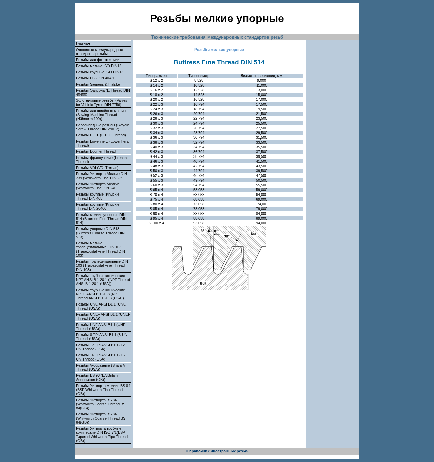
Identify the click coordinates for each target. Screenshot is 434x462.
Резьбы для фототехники (97, 60)
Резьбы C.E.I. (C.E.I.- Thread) (101, 135)
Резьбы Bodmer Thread (96, 151)
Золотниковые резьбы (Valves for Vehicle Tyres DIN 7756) (101, 102)
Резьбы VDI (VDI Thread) (97, 168)
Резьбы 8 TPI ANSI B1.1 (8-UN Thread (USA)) (101, 337)
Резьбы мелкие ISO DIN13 (98, 66)
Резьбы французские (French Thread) (101, 159)
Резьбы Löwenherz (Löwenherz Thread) (102, 143)
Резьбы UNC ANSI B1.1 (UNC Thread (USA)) (101, 306)
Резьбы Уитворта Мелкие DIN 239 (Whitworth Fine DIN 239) (101, 176)
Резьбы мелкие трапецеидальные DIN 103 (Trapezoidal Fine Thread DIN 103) (100, 249)
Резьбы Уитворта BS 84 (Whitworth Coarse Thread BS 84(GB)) (100, 404)
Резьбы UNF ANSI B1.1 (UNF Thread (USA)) (100, 326)
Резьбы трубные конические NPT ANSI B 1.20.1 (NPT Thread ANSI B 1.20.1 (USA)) (103, 280)
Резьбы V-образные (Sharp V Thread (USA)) (100, 367)
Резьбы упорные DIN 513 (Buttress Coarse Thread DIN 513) (100, 233)
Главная (83, 43)
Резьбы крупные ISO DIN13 (99, 72)
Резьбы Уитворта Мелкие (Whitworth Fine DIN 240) (98, 186)
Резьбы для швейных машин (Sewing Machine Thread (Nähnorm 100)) (101, 115)
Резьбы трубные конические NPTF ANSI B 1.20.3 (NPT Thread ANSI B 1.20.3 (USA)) (100, 294)
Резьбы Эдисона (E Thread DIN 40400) (103, 92)
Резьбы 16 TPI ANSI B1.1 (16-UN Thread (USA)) (101, 357)
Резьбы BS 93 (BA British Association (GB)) (97, 377)
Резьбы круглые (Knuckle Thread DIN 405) (97, 196)
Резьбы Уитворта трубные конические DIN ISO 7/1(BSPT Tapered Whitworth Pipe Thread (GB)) (102, 434)
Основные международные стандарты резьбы (99, 52)
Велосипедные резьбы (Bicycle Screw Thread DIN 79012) (102, 127)
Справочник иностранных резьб (217, 451)
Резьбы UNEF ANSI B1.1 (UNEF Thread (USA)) (103, 316)
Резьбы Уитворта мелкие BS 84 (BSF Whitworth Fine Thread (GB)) (103, 390)
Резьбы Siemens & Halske (98, 84)
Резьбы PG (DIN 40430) (96, 78)
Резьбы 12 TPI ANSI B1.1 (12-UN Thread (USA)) (101, 347)
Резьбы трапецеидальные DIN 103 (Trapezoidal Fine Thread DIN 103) (102, 265)
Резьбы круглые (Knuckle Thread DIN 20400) (97, 206)
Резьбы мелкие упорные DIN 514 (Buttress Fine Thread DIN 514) (101, 218)
